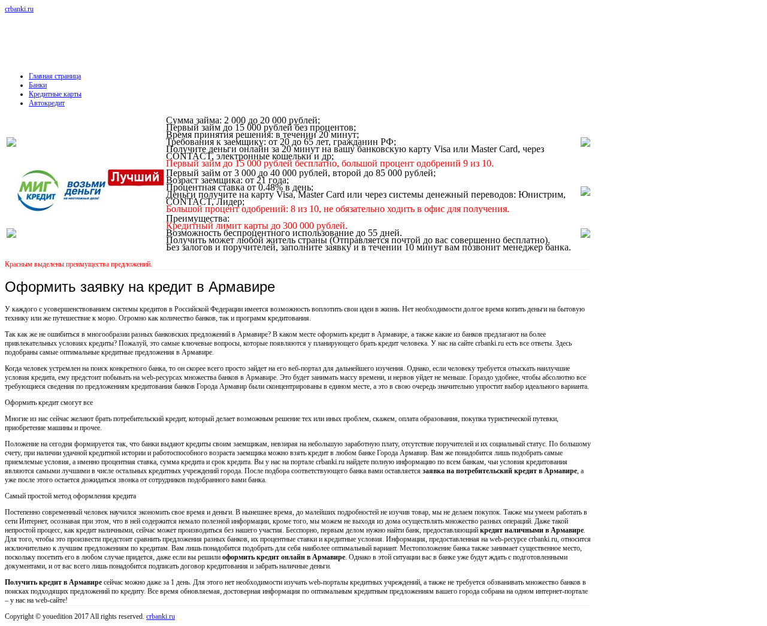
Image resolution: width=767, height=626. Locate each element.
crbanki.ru (19, 9)
